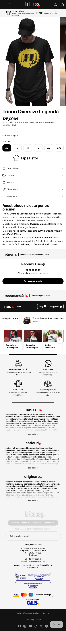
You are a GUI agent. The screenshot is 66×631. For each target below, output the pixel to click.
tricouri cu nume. (38, 416)
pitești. (54, 486)
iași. (35, 484)
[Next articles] (60, 340)
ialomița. (17, 497)
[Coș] (62, 4)
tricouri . (12, 414)
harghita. (49, 495)
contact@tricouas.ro (36, 561)
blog (41, 306)
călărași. (9, 497)
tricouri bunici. (12, 421)
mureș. (20, 488)
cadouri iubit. (20, 459)
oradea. (36, 486)
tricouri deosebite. (40, 427)
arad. (48, 486)
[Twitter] (41, 626)
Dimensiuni (12, 189)
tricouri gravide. (39, 421)
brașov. (16, 486)
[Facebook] (19, 626)
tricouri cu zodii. (53, 416)
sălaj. (33, 497)
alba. (22, 495)
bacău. (14, 488)
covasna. (40, 497)
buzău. (36, 488)
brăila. (43, 486)
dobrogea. (28, 484)
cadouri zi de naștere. (15, 463)
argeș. (46, 493)
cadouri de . (21, 455)
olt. (58, 493)
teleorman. (10, 495)
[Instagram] (25, 626)
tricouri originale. (24, 427)
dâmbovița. (21, 493)
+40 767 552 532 (34, 559)
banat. (37, 482)
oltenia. (52, 482)
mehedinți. (25, 497)
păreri (24, 523)
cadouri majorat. (53, 461)
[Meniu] (3, 4)
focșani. (23, 490)
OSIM (45, 565)
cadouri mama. (41, 450)
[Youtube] (30, 626)
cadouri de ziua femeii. (35, 463)
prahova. (31, 490)
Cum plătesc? (13, 168)
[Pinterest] (46, 626)
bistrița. (47, 497)
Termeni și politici (33, 619)
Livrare (10, 175)
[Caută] (10, 4)
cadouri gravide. (53, 455)
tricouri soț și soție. (43, 423)
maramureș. (11, 493)
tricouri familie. (25, 419)
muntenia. (10, 484)
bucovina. (19, 484)
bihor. (47, 490)
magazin (54, 306)
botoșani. (44, 488)
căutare (36, 523)
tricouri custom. (48, 425)
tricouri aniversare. (22, 416)
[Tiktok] (36, 626)
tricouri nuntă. (53, 421)
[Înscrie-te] (56, 536)
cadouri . (13, 448)
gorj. (35, 495)
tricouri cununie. (13, 423)
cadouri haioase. (35, 457)
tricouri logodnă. (27, 423)
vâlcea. (53, 493)
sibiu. (8, 488)
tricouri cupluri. (25, 421)
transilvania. (28, 482)
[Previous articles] (6, 340)
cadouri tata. (53, 450)
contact (48, 523)
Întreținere (12, 196)
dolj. (43, 490)
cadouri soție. (22, 457)
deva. (50, 488)
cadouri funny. (39, 448)
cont (14, 523)
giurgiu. (41, 495)
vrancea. (29, 495)
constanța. (55, 484)
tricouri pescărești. (22, 430)
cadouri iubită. (32, 459)
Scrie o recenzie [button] (33, 281)
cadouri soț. (11, 457)
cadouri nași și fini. (37, 461)
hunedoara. (38, 493)
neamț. (30, 493)
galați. (22, 486)
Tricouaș (28, 613)
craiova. (9, 486)
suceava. (15, 490)
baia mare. (28, 488)
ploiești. (29, 486)
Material (11, 182)
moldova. (45, 482)
